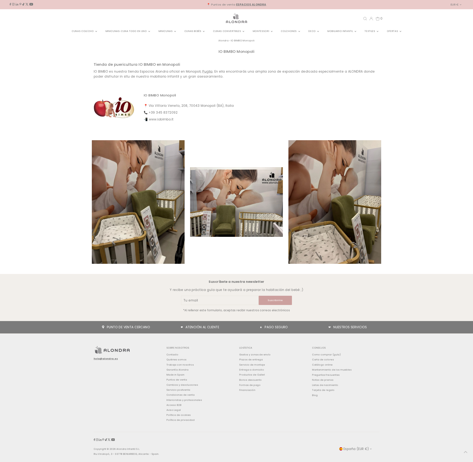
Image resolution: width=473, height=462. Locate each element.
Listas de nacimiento (325, 385)
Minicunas (166, 31)
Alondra (223, 40)
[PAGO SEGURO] (261, 327)
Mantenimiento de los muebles (332, 369)
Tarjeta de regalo (323, 390)
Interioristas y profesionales (184, 400)
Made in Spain (175, 374)
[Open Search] (365, 18)
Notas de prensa (322, 380)
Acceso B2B (173, 405)
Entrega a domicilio (251, 369)
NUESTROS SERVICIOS (350, 327)
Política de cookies (178, 415)
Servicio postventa (178, 390)
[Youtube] (31, 4)
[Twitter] (26, 4)
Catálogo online (322, 364)
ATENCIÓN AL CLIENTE (202, 327)
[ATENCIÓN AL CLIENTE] (182, 327)
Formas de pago (250, 385)
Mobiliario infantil (340, 31)
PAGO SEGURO (276, 327)
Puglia (207, 71)
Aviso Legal (173, 410)
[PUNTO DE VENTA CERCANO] (103, 327)
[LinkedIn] (17, 4)
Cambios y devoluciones (182, 385)
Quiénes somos (176, 359)
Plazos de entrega (251, 359)
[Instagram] (13, 4)
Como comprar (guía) (326, 354)
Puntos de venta (176, 379)
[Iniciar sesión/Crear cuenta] (371, 18)
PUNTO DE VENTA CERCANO (128, 327)
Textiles (370, 31)
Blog (315, 395)
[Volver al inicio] (465, 452)
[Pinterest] (20, 4)
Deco (312, 31)
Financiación (247, 390)
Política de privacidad (180, 420)
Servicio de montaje (252, 364)
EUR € (455, 4)
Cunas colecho (83, 31)
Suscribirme (275, 300)
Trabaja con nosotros (180, 364)
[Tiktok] (23, 4)
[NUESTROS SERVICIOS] (329, 327)
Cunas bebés (193, 31)
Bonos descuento (250, 380)
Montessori (261, 31)
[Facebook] (10, 4)
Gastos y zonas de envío (255, 354)
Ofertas (393, 31)
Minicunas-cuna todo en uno (127, 31)
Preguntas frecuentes (326, 375)
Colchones (289, 31)
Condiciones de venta (180, 395)
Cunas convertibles (227, 31)
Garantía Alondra (177, 369)
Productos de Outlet (252, 374)
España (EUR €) (356, 449)
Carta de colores (323, 359)
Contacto (172, 354)
